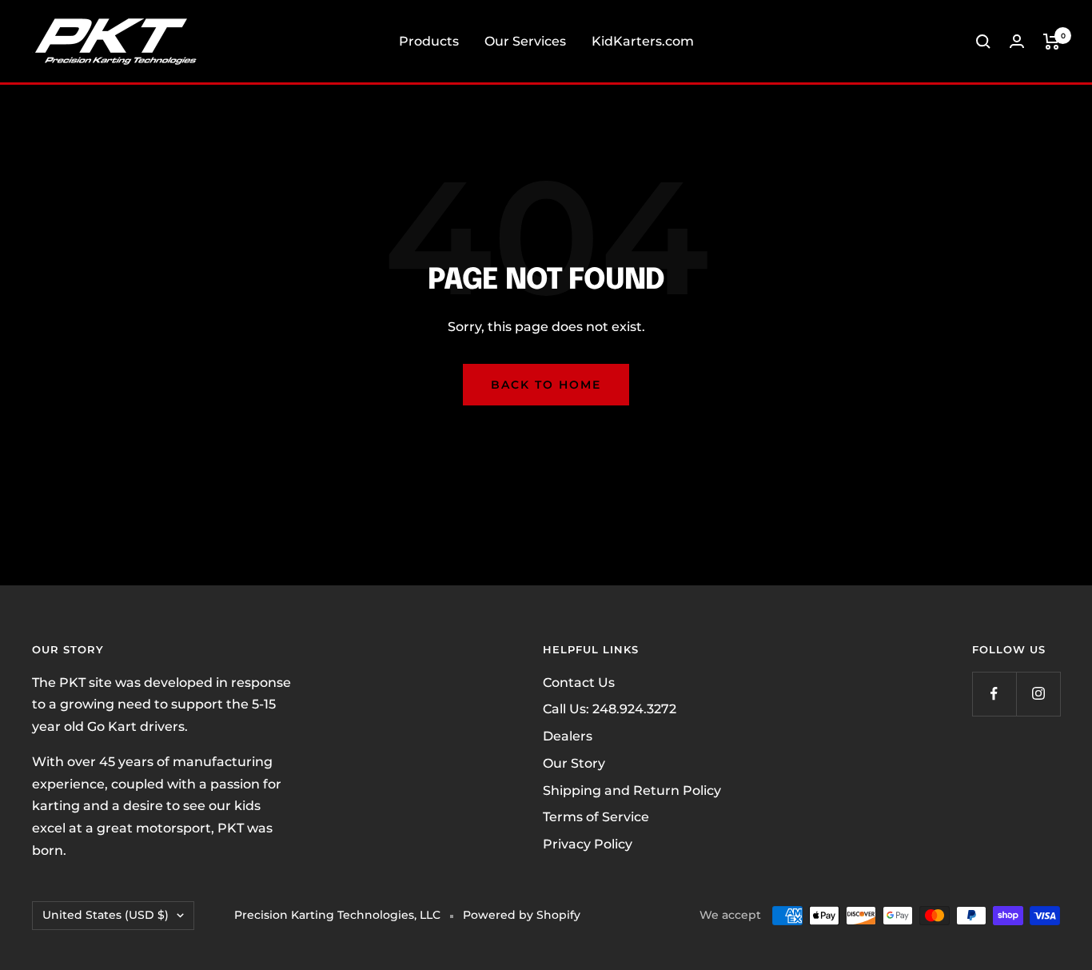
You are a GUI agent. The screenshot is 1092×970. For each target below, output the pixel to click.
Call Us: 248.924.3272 (609, 709)
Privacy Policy (587, 844)
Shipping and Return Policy (632, 790)
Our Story (574, 763)
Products (429, 41)
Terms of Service (596, 816)
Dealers (567, 736)
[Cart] (1051, 42)
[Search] (983, 41)
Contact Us (579, 682)
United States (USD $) (105, 915)
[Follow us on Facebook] (994, 694)
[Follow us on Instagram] (1038, 694)
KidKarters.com (643, 41)
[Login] (1017, 41)
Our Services (525, 41)
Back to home (546, 384)
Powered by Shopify (521, 915)
